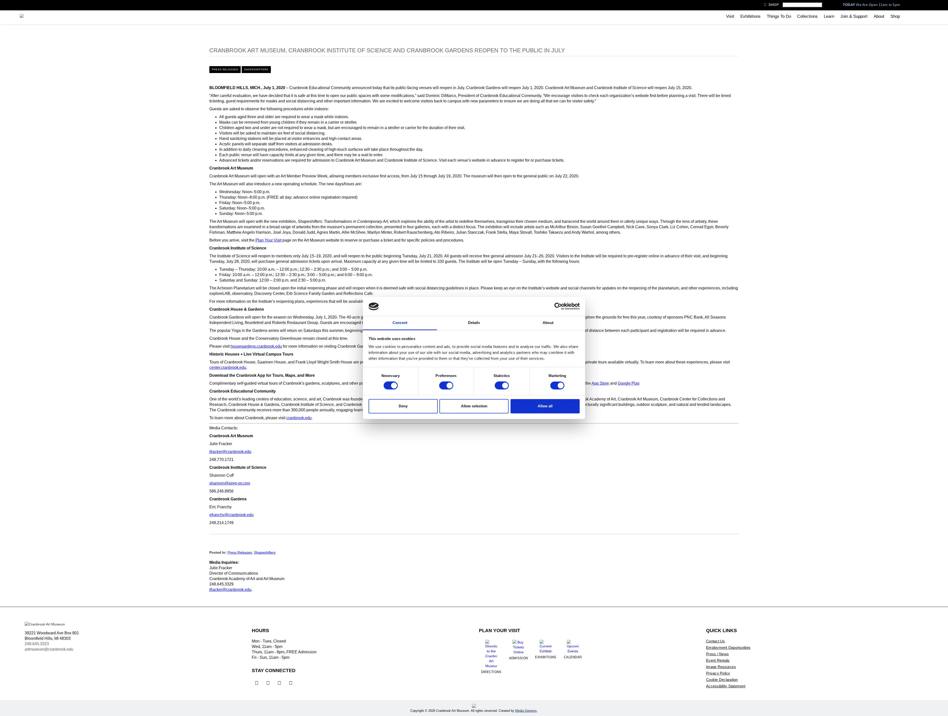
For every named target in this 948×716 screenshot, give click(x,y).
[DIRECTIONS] (491, 652)
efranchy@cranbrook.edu (231, 515)
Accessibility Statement (725, 686)
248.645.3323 (37, 644)
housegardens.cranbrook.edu (256, 346)
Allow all (545, 406)
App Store (600, 383)
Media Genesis (526, 711)
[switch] (446, 386)
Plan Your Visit (268, 240)
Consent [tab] (400, 322)
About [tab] (548, 322)
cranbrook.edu (299, 418)
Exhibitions (750, 16)
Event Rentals (718, 660)
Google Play (628, 383)
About (879, 16)
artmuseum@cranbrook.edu (49, 649)
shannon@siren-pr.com (229, 483)
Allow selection (474, 406)
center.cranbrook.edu (227, 367)
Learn (829, 16)
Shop (771, 5)
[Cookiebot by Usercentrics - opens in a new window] (558, 306)
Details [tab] (474, 322)
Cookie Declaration (722, 680)
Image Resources (721, 667)
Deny (403, 406)
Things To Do (779, 16)
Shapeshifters (256, 69)
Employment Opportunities (728, 647)
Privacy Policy (718, 673)
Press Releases (225, 69)
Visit (730, 16)
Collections (807, 16)
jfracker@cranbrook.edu (230, 452)
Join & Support (854, 16)
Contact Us (715, 641)
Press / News (717, 654)
